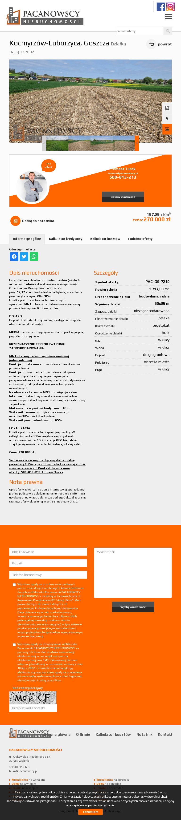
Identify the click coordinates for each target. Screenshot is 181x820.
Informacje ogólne (27, 239)
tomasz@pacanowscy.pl (123, 173)
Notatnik (144, 734)
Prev (44, 143)
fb (160, 6)
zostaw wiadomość (123, 196)
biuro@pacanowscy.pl (23, 771)
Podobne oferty (140, 239)
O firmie (83, 734)
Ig (170, 6)
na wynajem (28, 779)
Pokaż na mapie (167, 118)
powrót (165, 44)
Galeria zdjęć (167, 129)
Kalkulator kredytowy (65, 239)
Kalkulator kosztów (105, 239)
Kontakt (165, 734)
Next (137, 143)
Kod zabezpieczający (28, 688)
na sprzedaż (112, 779)
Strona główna (57, 734)
